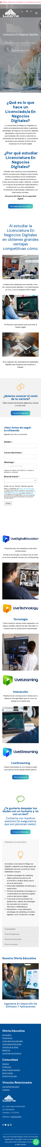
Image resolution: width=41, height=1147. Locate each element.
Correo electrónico (13, 452)
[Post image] (20, 981)
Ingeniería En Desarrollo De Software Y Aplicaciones (20, 1005)
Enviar (8, 503)
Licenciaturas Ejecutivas (11, 1044)
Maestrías (6, 1050)
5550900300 (16, 1117)
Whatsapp (9, 462)
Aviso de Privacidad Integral (20, 492)
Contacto (6, 1090)
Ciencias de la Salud (10, 1047)
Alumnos (5, 1064)
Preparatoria (7, 1038)
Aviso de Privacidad (26, 489)
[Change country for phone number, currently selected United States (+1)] (6, 466)
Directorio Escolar (9, 1076)
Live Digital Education (10, 1087)
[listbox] (20, 480)
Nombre (8, 442)
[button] (5, 985)
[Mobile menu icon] (36, 13)
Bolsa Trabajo (7, 1073)
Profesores (6, 1067)
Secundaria (6, 1035)
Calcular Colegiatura (20, 50)
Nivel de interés (12, 476)
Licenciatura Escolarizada (12, 1041)
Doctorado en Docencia (11, 1053)
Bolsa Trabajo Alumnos (11, 1070)
